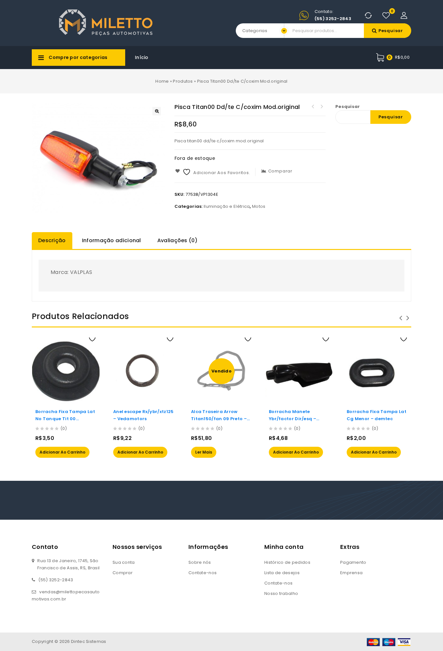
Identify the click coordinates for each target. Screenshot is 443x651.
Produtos (183, 81)
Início (142, 57)
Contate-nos (202, 573)
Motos (259, 206)
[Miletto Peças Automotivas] (108, 22)
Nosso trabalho (281, 593)
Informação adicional (111, 240)
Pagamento (353, 562)
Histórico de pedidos (287, 562)
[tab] (54, 240)
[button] (156, 111)
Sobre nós (199, 562)
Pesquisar (390, 31)
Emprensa (351, 573)
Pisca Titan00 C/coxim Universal (321, 106)
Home (162, 81)
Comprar (123, 573)
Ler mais (203, 452)
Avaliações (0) (177, 240)
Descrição (52, 240)
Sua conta (124, 562)
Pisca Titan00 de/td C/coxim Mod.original (313, 106)
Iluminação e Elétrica (227, 206)
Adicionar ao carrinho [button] (62, 452)
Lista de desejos (282, 573)
